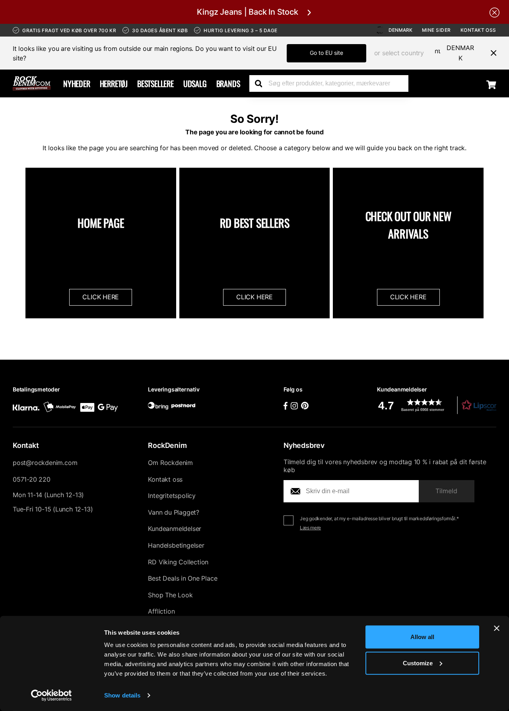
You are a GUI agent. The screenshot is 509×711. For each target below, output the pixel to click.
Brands (228, 83)
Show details (122, 695)
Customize (418, 662)
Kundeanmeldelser (174, 529)
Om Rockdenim (170, 463)
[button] (436, 405)
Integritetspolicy (172, 496)
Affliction (161, 611)
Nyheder (76, 83)
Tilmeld (446, 491)
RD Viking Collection (178, 562)
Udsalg (195, 83)
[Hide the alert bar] (494, 12)
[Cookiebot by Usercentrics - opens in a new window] (51, 695)
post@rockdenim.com (45, 463)
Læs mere (310, 528)
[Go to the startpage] (32, 83)
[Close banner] (496, 628)
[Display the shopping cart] (491, 84)
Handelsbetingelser (176, 545)
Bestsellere (155, 83)
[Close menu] (490, 53)
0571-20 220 (32, 479)
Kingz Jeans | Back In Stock (247, 12)
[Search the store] (261, 83)
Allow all (422, 637)
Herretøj (114, 83)
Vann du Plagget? (173, 512)
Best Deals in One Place (182, 578)
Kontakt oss (478, 30)
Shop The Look (170, 595)
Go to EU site (326, 52)
